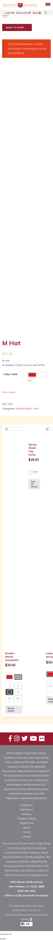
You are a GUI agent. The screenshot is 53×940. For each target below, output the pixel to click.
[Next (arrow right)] (4, 938)
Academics (26, 805)
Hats (36, 408)
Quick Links (22, 12)
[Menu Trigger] (48, 4)
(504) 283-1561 (26, 890)
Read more (11, 709)
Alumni (26, 827)
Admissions (26, 809)
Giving (26, 831)
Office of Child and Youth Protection (26, 895)
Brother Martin (24, 408)
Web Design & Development (19, 914)
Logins (8, 12)
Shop (36, 12)
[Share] (4, 934)
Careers (26, 836)
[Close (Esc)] (1, 934)
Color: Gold (10, 374)
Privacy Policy (19, 910)
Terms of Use (34, 910)
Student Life (26, 823)
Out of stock (34, 484)
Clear (29, 380)
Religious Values (26, 818)
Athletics (26, 814)
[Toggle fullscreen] (7, 934)
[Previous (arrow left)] (1, 938)
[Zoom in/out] (10, 934)
